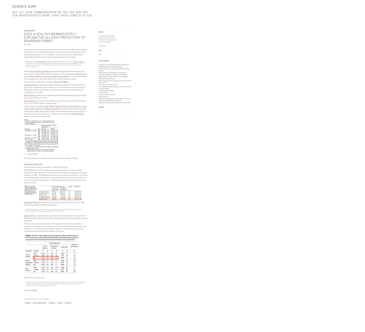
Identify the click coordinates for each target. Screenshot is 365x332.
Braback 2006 (60, 106)
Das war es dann (104, 96)
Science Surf (24, 6)
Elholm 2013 (35, 109)
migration (52, 303)
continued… (33, 290)
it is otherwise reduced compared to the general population (46, 76)
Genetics (32, 31)
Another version (103, 92)
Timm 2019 (28, 170)
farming (28, 303)
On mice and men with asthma (108, 84)
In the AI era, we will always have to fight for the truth (114, 98)
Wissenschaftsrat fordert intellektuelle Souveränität (114, 102)
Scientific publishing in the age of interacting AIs (113, 74)
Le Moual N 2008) (59, 82)
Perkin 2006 (28, 101)
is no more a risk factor (74, 74)
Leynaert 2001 (29, 85)
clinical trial (77, 61)
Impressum (102, 46)
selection (68, 303)
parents (60, 303)
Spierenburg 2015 (51, 109)
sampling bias (40, 61)
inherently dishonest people (107, 94)
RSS (100, 54)
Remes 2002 (29, 95)
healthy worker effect (40, 303)
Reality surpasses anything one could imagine (112, 73)
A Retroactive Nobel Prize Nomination (110, 100)
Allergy (26, 31)
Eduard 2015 (29, 216)
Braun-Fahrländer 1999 (39, 71)
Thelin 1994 (48, 106)
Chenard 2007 (74, 106)
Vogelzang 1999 (30, 202)
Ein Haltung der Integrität (106, 90)
